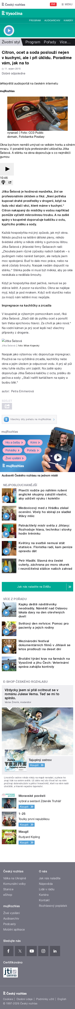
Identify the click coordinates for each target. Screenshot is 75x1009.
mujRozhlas (9, 431)
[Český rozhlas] (13, 4)
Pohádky (11, 450)
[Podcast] (3, 182)
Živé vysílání (13, 458)
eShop (7, 895)
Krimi (33, 442)
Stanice (8, 889)
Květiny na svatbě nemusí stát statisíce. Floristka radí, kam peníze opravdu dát (46, 547)
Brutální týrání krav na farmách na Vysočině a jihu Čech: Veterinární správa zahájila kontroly (44, 662)
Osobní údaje (25, 999)
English (62, 999)
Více (65, 42)
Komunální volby (14, 884)
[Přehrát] (7, 169)
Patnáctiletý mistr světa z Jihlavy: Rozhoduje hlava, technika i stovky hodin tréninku (45, 529)
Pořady (50, 42)
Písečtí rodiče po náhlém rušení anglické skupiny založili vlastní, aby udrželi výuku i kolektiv (43, 494)
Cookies (8, 999)
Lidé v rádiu (47, 889)
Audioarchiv (52, 20)
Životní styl (11, 42)
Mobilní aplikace (14, 929)
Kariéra (43, 895)
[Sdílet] (10, 182)
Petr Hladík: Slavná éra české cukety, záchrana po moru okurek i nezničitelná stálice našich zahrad (45, 564)
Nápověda (46, 884)
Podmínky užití (45, 999)
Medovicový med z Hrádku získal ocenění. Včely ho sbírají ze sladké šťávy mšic (45, 512)
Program (35, 20)
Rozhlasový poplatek (53, 905)
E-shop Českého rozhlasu (25, 681)
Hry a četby (12, 442)
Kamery (68, 20)
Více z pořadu (15, 599)
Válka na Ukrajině (14, 878)
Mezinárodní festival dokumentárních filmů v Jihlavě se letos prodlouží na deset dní (45, 645)
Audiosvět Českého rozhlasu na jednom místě (30, 475)
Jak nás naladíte (50, 878)
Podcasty (9, 924)
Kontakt (44, 900)
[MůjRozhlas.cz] (7, 91)
